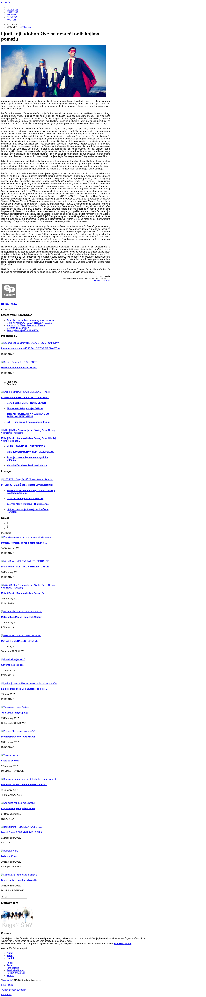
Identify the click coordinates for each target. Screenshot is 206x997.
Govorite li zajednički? (18, 328)
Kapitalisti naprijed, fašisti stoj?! (18, 808)
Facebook (13, 990)
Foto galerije (13, 968)
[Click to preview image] (53, 96)
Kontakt (11, 958)
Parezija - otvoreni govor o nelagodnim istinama (30, 320)
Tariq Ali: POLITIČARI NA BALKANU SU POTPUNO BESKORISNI (28, 415)
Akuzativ (7, 980)
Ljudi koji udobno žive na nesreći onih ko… (24, 689)
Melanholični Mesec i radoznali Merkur (26, 325)
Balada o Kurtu (9, 856)
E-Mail (4, 985)
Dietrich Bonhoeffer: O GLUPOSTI (19, 367)
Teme (9, 955)
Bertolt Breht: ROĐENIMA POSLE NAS (21, 832)
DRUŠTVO (12, 12)
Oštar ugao (12, 9)
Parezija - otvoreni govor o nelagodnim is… (24, 543)
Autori (10, 953)
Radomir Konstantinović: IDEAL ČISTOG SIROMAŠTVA (30, 348)
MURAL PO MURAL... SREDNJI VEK (26, 446)
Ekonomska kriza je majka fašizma (25, 408)
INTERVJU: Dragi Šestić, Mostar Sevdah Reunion (27, 485)
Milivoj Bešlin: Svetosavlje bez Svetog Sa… (24, 593)
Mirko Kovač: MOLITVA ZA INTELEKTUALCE (29, 323)
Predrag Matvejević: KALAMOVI (23, 330)
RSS (10, 985)
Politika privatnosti (16, 973)
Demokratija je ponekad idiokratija (19, 880)
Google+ (22, 990)
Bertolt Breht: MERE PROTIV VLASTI (26, 403)
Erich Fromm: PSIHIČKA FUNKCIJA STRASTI (25, 397)
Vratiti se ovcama (10, 760)
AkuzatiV (5, 2)
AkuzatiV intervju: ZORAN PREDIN (25, 498)
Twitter (4, 990)
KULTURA (12, 20)
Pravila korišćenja (16, 970)
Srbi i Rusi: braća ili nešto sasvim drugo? (28, 422)
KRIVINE (11, 14)
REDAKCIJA (24, 27)
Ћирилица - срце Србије (14, 713)
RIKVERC (12, 17)
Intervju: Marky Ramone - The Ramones (28, 504)
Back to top (6, 994)
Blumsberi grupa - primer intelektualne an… (24, 784)
